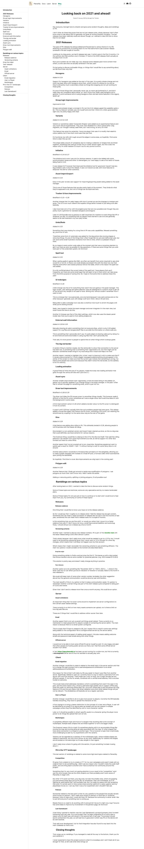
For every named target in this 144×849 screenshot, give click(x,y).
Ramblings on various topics (13, 53)
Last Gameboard (10, 91)
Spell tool (6, 32)
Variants (6, 20)
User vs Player (9, 80)
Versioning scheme (11, 60)
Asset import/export (10, 25)
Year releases (7, 64)
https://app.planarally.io (66, 651)
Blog (59, 4)
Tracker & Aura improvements (13, 27)
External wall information (12, 36)
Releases (6, 55)
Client (5, 76)
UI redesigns (7, 34)
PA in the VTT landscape (11, 84)
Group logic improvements (12, 18)
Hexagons (6, 16)
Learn (49, 4)
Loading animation (9, 40)
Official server (9, 73)
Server (54, 4)
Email (6, 71)
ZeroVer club (109, 533)
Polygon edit (7, 49)
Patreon (7, 89)
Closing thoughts (9, 95)
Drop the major (8, 62)
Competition (8, 87)
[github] (130, 4)
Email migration (9, 78)
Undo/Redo (7, 29)
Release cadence (10, 58)
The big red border (9, 38)
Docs (44, 4)
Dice (4, 47)
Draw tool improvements (11, 45)
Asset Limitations (10, 69)
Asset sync (7, 43)
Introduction (7, 10)
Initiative (6, 23)
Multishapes (8, 82)
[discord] (127, 4)
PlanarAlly (37, 4)
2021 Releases (8, 14)
